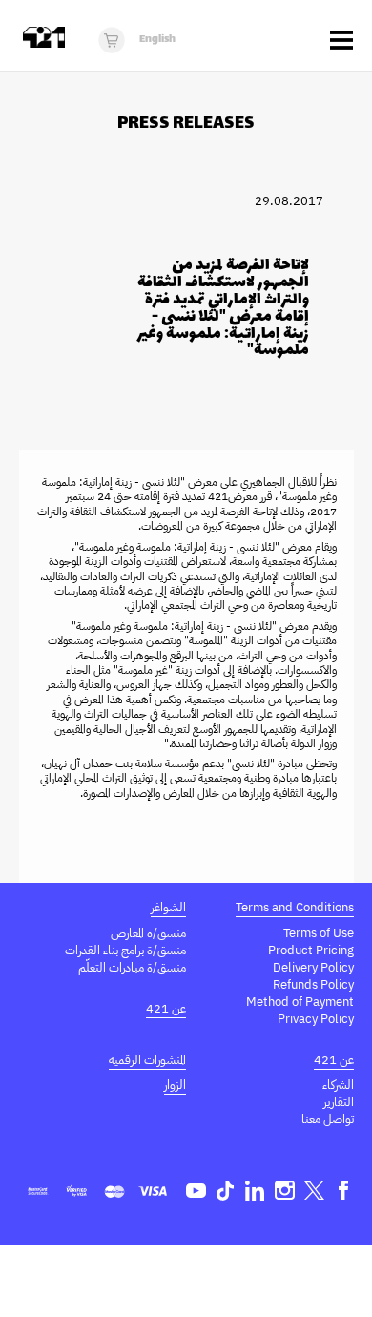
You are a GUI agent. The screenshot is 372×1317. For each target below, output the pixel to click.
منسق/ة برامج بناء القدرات (125, 950)
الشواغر (168, 907)
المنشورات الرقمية (147, 1060)
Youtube (196, 1191)
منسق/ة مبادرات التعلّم (132, 967)
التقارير (338, 1102)
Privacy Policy (316, 1019)
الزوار (175, 1085)
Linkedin (255, 1191)
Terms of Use (318, 933)
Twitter (314, 1191)
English (157, 40)
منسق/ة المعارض (148, 933)
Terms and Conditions (295, 907)
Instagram (285, 1191)
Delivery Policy (313, 967)
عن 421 (166, 1008)
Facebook (344, 1191)
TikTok (226, 1191)
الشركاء (338, 1085)
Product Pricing (311, 950)
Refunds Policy (313, 984)
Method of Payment (300, 1002)
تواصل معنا (327, 1119)
